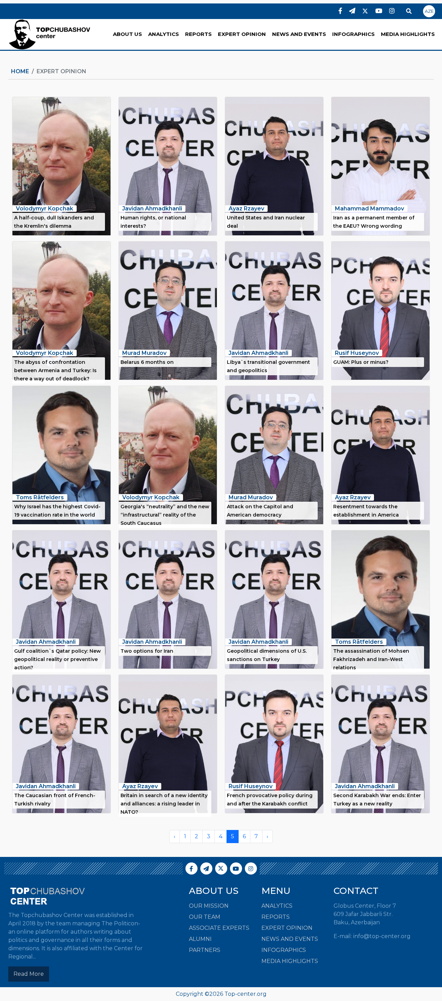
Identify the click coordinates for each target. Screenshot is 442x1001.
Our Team (204, 917)
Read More (28, 974)
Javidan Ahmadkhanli (152, 208)
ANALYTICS (163, 34)
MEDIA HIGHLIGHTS (408, 34)
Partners (204, 950)
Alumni (200, 939)
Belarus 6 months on (147, 362)
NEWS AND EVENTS (299, 34)
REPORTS (198, 34)
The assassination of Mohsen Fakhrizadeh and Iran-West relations (371, 659)
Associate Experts (219, 928)
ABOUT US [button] (127, 34)
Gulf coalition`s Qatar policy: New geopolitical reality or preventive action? (57, 659)
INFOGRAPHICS (353, 34)
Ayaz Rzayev (246, 208)
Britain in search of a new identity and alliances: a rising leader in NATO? (164, 803)
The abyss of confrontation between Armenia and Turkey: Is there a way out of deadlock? (55, 370)
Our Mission (209, 906)
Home (20, 71)
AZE (429, 11)
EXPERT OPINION (242, 34)
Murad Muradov (144, 353)
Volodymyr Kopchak (44, 208)
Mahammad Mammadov (369, 208)
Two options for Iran (147, 651)
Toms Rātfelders (40, 497)
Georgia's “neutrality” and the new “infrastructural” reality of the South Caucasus (165, 514)
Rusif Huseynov (357, 353)
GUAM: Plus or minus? (360, 362)
